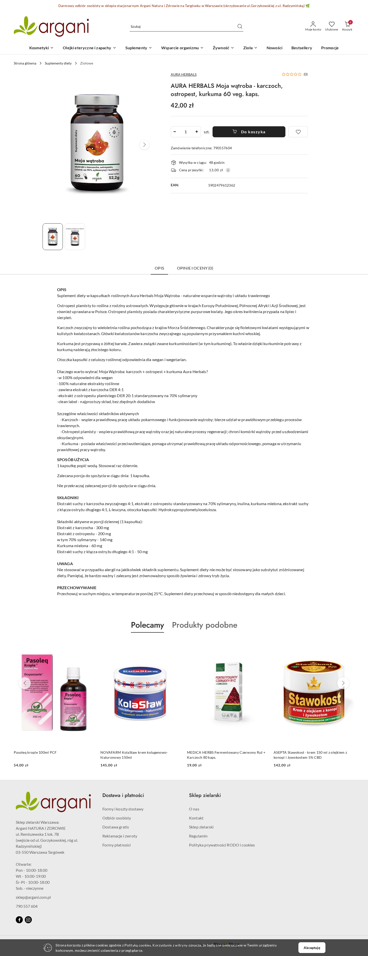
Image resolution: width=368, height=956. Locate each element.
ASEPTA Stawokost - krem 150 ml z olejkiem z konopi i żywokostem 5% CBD (310, 754)
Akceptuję (312, 947)
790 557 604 (27, 906)
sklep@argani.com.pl (33, 897)
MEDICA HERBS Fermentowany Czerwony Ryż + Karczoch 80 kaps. (226, 754)
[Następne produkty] (343, 683)
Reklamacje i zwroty (119, 835)
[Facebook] (19, 919)
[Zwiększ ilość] (197, 132)
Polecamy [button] (147, 625)
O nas (194, 808)
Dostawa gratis (115, 826)
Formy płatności (116, 844)
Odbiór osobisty (116, 817)
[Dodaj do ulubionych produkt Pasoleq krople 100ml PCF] (88, 644)
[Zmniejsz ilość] (174, 132)
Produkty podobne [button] (204, 625)
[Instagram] (28, 919)
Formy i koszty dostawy (123, 808)
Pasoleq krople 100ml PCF (35, 752)
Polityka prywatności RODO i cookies (222, 844)
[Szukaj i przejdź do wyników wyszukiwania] (239, 26)
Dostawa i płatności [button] (123, 795)
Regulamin (198, 835)
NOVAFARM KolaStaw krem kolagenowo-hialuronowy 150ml (134, 754)
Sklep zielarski (201, 826)
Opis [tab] (159, 268)
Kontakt (196, 817)
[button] (144, 145)
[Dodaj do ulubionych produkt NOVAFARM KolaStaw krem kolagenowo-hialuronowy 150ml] (175, 644)
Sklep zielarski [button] (205, 795)
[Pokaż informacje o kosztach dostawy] (228, 170)
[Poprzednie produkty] (24, 683)
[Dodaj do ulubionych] (298, 131)
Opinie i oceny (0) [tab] (195, 268)
